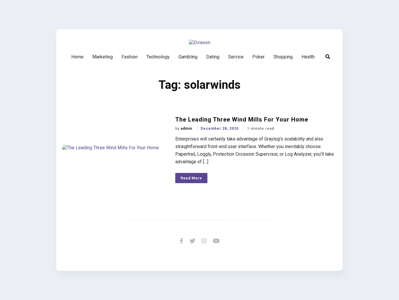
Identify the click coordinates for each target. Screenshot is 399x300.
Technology (158, 57)
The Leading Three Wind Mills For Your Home (241, 119)
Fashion (130, 57)
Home (77, 57)
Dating (212, 57)
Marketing (102, 57)
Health (308, 57)
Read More (191, 178)
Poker (258, 57)
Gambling (187, 57)
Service (236, 57)
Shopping (283, 57)
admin (187, 128)
